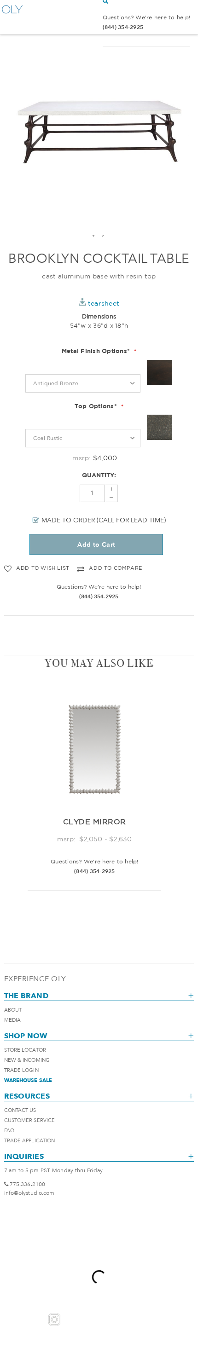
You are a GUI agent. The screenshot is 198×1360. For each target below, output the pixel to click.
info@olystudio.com (29, 1193)
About (13, 1010)
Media (12, 1020)
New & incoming (27, 1060)
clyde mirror (94, 821)
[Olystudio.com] (12, 17)
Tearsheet (103, 303)
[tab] (99, 663)
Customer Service (29, 1120)
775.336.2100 (27, 1184)
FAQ (9, 1130)
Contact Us (20, 1110)
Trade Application (29, 1140)
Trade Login (21, 1070)
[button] (94, 236)
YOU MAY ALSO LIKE (99, 663)
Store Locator (25, 1050)
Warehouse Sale (28, 1080)
